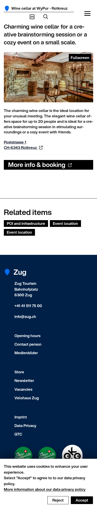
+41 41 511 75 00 (28, 305)
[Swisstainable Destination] (47, 456)
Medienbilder (26, 353)
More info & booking (36, 164)
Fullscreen (80, 57)
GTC (18, 434)
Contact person (28, 344)
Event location (65, 223)
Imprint (20, 417)
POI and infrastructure (26, 223)
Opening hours (27, 335)
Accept (82, 500)
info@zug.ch (25, 316)
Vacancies (23, 389)
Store (19, 372)
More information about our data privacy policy (44, 489)
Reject (58, 500)
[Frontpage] (7, 8)
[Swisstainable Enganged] (23, 456)
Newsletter (24, 380)
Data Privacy (25, 425)
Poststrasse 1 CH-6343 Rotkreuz (21, 144)
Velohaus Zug (26, 398)
